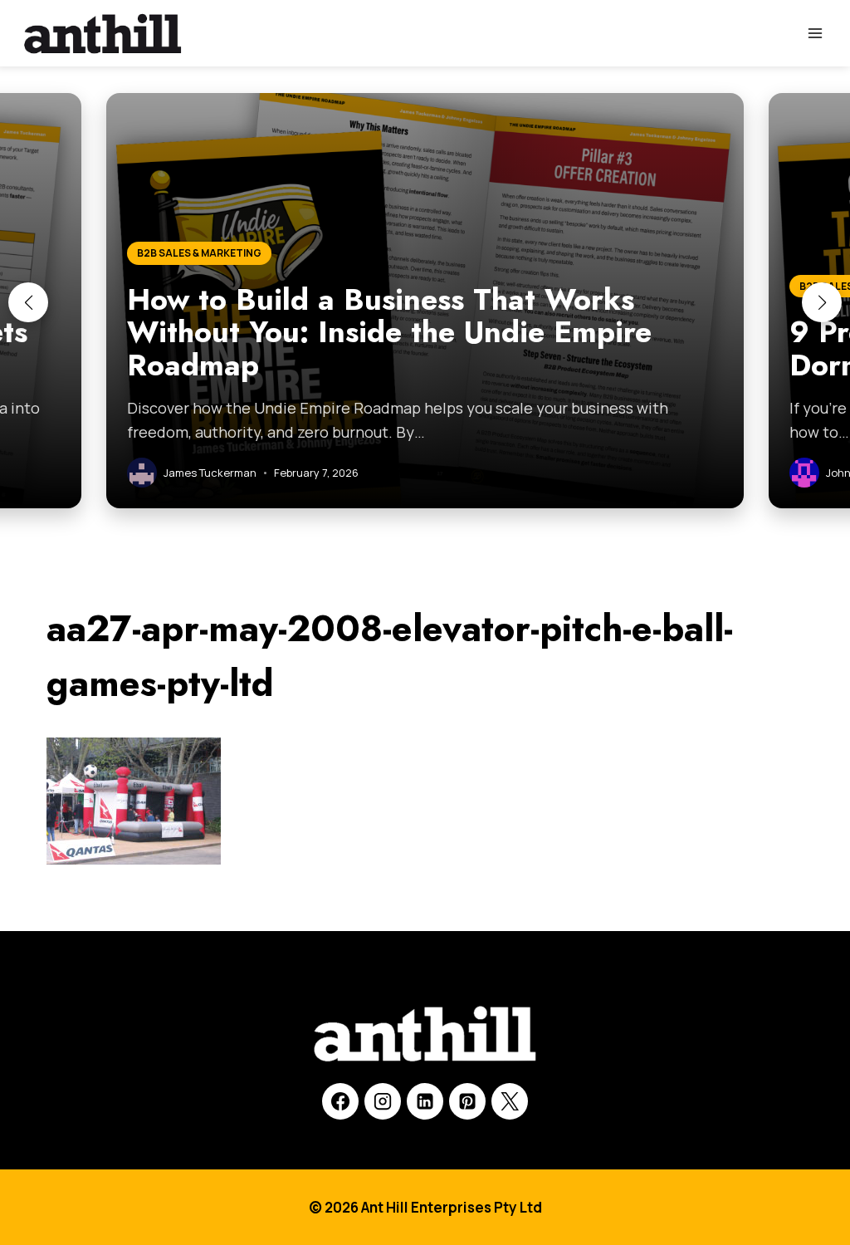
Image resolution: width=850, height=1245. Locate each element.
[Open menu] (814, 33)
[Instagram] (382, 1101)
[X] (509, 1101)
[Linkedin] (425, 1101)
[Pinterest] (467, 1101)
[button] (28, 302)
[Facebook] (340, 1101)
